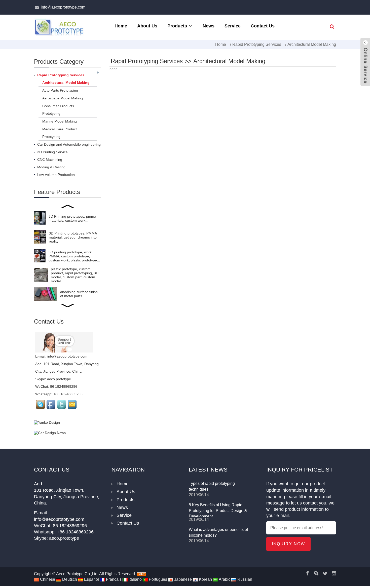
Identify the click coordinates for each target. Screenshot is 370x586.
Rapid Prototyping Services (256, 44)
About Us (147, 25)
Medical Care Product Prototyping (59, 133)
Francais (113, 579)
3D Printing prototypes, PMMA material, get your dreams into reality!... (73, 237)
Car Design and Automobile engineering (69, 144)
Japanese (182, 579)
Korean (205, 579)
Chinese (47, 579)
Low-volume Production (56, 175)
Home (121, 25)
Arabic (224, 579)
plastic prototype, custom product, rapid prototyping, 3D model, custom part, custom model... (74, 275)
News (208, 25)
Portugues (157, 579)
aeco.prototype (59, 379)
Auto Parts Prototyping (60, 90)
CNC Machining (49, 160)
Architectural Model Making (311, 44)
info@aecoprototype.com (63, 7)
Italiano (135, 579)
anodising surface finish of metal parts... (79, 294)
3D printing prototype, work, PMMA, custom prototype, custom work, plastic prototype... (74, 256)
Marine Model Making (59, 121)
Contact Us (263, 25)
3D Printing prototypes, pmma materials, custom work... (72, 218)
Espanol (91, 579)
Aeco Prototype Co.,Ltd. (77, 574)
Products (177, 25)
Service (233, 25)
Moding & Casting (51, 167)
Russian (244, 579)
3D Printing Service (52, 152)
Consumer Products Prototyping (58, 109)
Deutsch (69, 579)
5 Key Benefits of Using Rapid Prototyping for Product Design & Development (218, 510)
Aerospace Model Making (62, 98)
